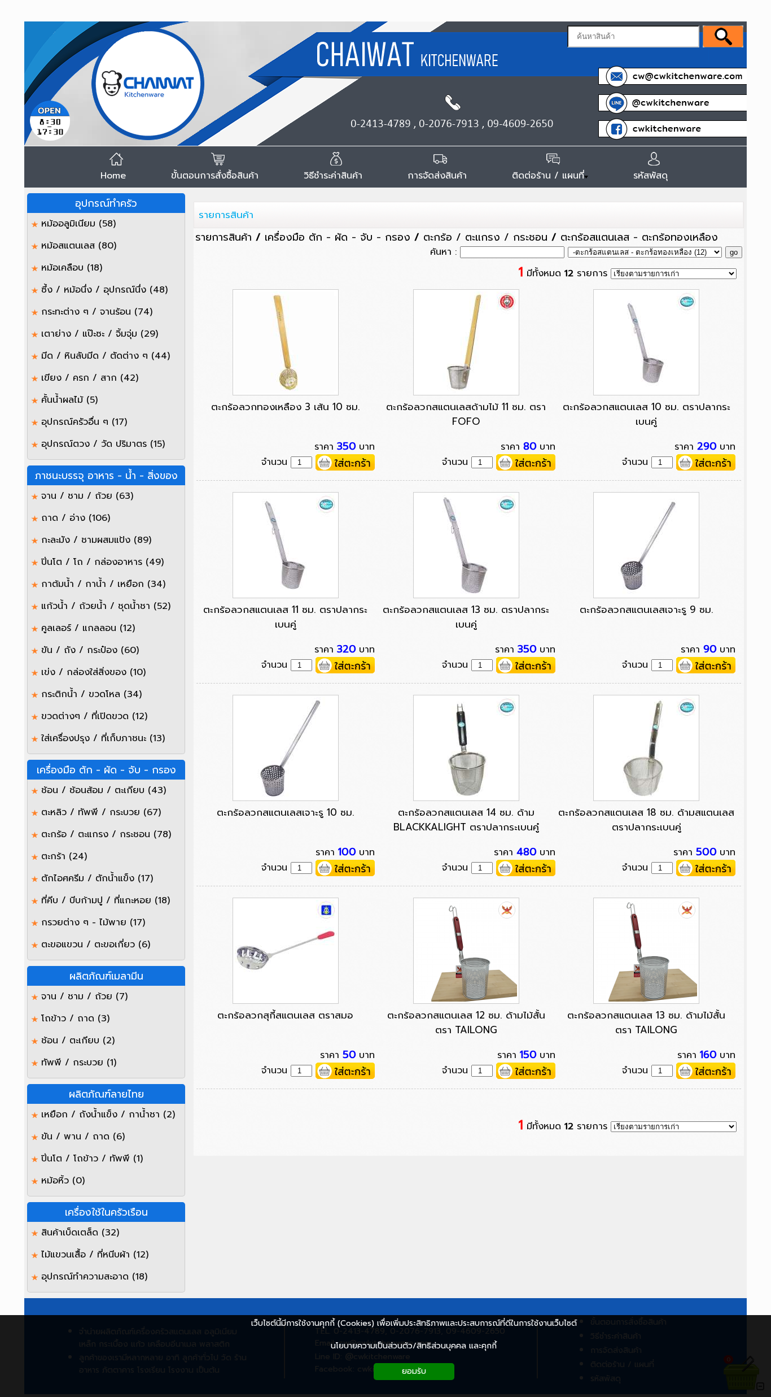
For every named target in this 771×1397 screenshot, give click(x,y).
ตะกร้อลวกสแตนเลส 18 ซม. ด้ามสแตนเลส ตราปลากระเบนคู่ (646, 819)
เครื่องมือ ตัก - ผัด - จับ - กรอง (337, 237)
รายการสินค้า (226, 214)
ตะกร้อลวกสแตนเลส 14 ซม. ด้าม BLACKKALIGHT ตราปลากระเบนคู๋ (466, 819)
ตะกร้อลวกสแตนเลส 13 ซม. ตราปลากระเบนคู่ (466, 617)
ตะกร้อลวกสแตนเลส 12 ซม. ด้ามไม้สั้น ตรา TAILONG (466, 1022)
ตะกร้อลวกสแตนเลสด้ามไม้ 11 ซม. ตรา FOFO (466, 414)
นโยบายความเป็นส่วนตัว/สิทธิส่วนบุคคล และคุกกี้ (414, 1346)
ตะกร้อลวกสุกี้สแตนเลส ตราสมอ (285, 1015)
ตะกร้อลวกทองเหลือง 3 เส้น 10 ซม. (285, 406)
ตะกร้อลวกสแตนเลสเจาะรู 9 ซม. (646, 609)
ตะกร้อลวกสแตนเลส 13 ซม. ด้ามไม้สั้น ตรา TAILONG (646, 1022)
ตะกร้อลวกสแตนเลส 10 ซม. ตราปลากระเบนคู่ (646, 414)
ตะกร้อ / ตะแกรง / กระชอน (485, 237)
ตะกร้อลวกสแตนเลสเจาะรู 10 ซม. (285, 812)
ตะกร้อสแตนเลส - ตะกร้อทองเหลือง (639, 237)
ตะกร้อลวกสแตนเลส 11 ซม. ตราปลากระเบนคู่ (285, 617)
